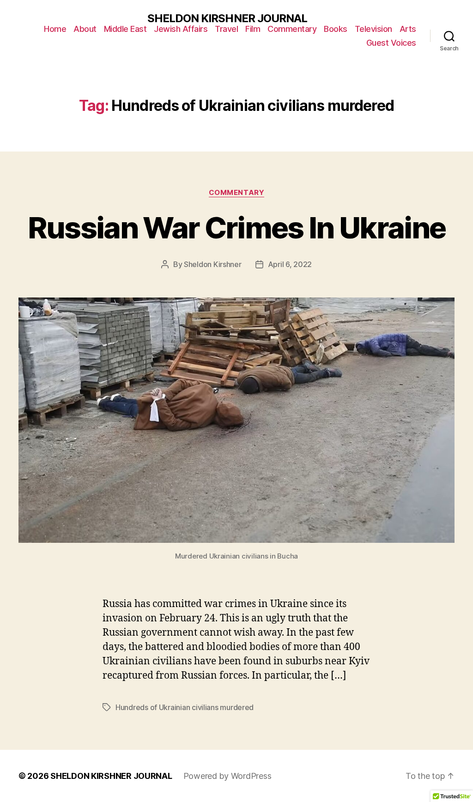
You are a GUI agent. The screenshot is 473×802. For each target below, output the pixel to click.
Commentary (291, 29)
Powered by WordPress (227, 776)
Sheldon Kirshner (213, 264)
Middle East (125, 29)
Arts (408, 29)
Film (252, 29)
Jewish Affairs (180, 29)
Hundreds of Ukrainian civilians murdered (184, 707)
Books (335, 29)
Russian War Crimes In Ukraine (237, 227)
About (85, 29)
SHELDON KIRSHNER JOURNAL (227, 18)
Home (55, 29)
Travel (226, 29)
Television (373, 29)
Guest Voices (391, 43)
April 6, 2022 (290, 264)
